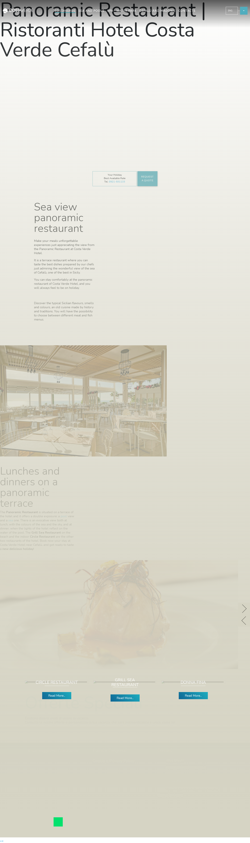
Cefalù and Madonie (157, 10)
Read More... (56, 696)
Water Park (126, 10)
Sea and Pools (91, 10)
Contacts (187, 10)
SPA (110, 10)
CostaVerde (65, 10)
